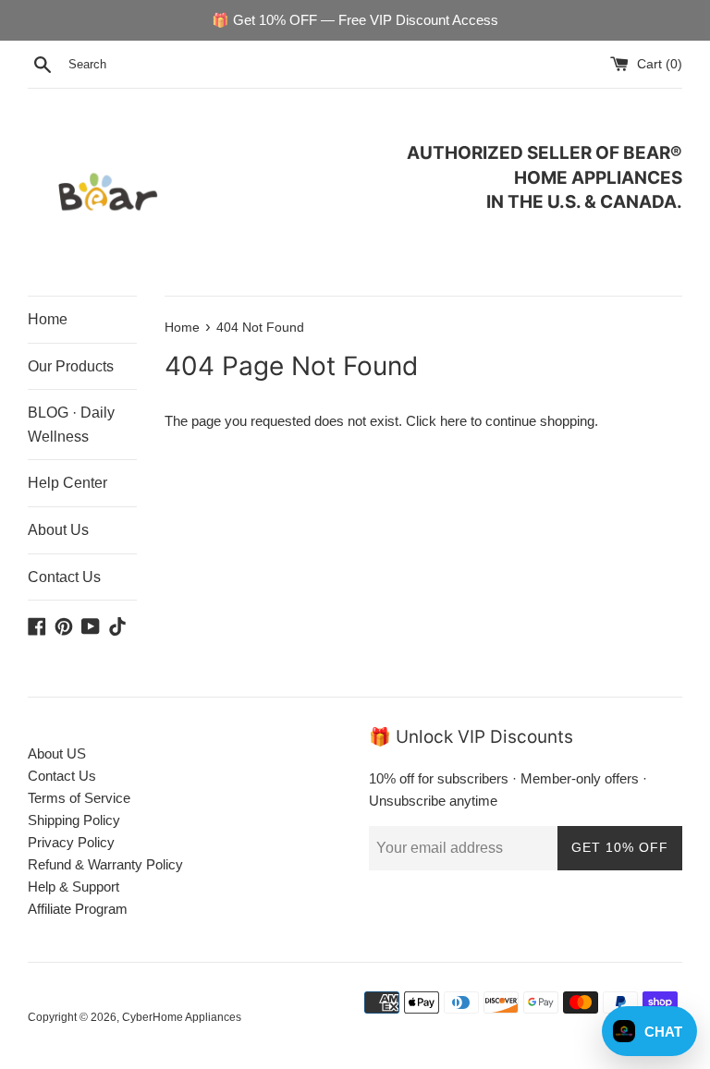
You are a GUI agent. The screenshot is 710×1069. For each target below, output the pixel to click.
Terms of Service (79, 798)
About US (57, 753)
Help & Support (73, 886)
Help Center (67, 483)
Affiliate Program (78, 909)
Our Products (71, 366)
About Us (58, 530)
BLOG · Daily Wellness (71, 424)
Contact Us (64, 577)
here (453, 421)
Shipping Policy (74, 820)
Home (47, 319)
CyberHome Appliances (181, 1017)
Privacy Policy (71, 842)
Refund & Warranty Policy (105, 864)
